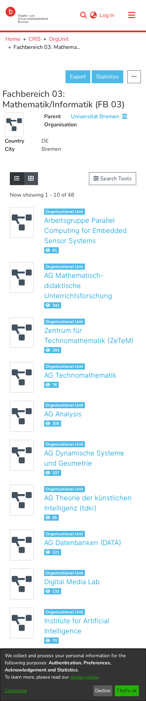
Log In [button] (107, 15)
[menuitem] (93, 15)
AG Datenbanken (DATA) (82, 543)
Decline (102, 690)
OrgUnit (59, 39)
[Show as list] (17, 178)
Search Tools (115, 178)
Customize (16, 690)
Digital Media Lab (71, 582)
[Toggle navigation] (131, 15)
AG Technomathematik (80, 375)
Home (12, 39)
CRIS (35, 39)
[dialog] (73, 675)
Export (78, 76)
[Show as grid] (31, 178)
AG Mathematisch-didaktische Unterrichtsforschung (78, 285)
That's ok (126, 690)
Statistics (107, 76)
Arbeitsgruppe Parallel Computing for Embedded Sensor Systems (85, 230)
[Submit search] (83, 15)
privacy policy (84, 677)
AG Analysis (62, 414)
